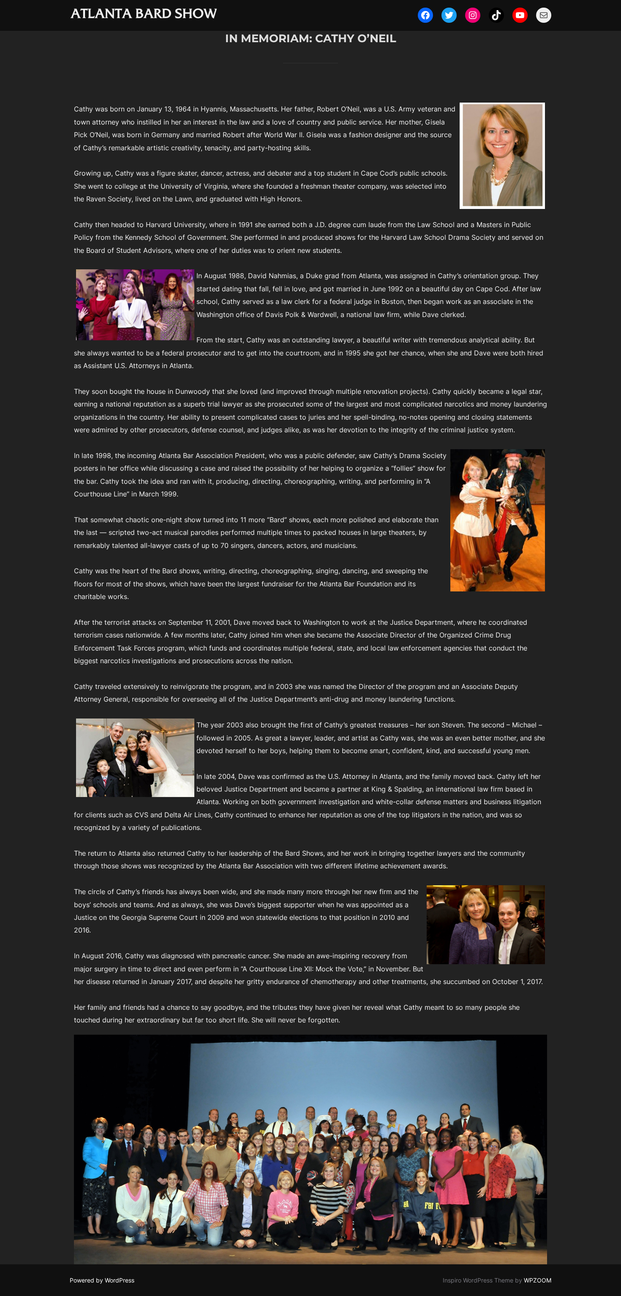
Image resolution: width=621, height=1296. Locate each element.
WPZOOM (537, 1280)
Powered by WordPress (102, 1280)
